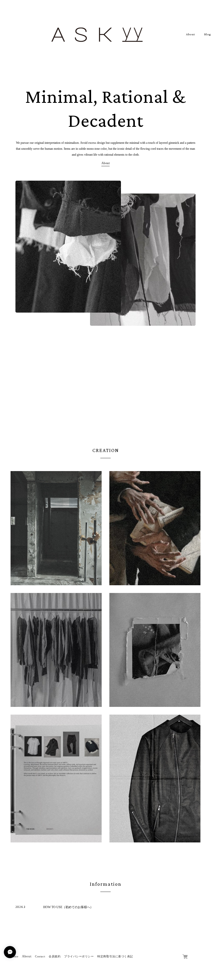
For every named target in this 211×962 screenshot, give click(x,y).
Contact (40, 956)
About (190, 34)
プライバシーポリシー (79, 956)
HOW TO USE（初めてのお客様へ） (68, 907)
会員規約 (54, 956)
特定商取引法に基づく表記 (115, 956)
